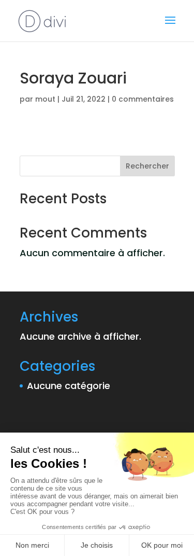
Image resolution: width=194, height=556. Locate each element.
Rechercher (147, 166)
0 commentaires (143, 99)
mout (45, 99)
